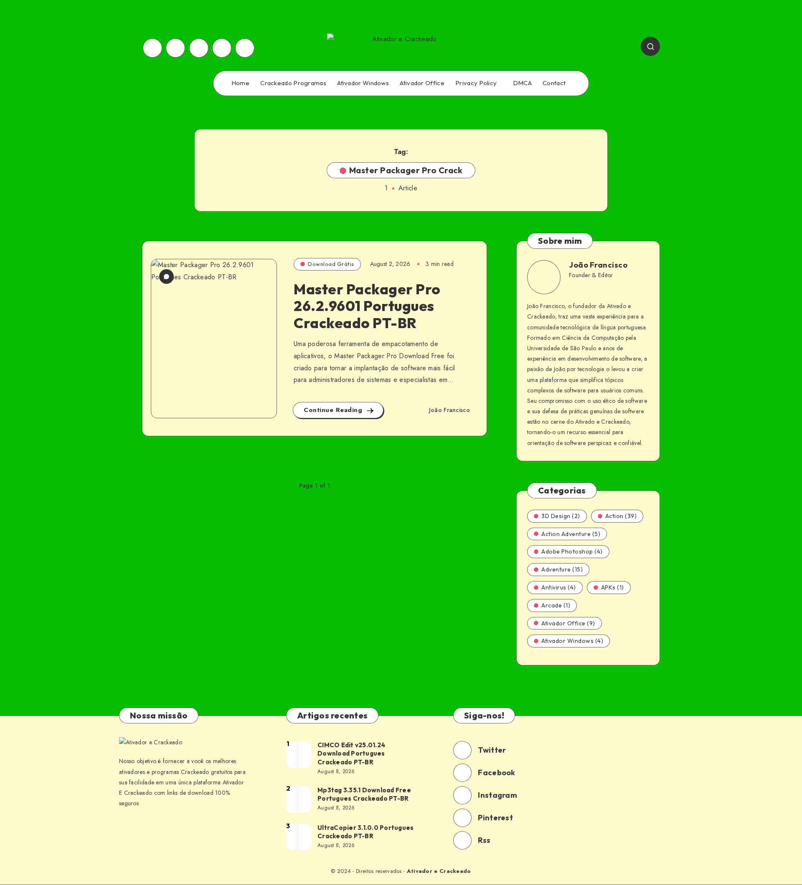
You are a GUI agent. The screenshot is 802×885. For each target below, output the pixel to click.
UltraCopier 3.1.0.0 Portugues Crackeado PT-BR (365, 832)
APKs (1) (612, 587)
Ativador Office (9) (568, 623)
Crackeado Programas (293, 83)
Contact (554, 83)
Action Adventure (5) (570, 534)
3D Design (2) (560, 516)
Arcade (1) (555, 605)
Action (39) (621, 516)
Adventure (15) (562, 569)
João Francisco (598, 265)
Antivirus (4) (558, 587)
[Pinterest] (198, 48)
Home (240, 83)
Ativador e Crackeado (439, 871)
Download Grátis (331, 263)
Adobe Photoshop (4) (572, 551)
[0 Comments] (166, 276)
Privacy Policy (476, 83)
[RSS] (221, 48)
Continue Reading (334, 410)
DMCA (522, 83)
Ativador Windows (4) (572, 641)
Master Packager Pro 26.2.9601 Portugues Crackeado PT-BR (367, 306)
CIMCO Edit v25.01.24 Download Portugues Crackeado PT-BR (351, 753)
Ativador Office (422, 83)
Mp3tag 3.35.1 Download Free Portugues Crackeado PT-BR (364, 794)
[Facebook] (152, 48)
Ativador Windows (363, 83)
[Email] (244, 48)
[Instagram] (175, 48)
